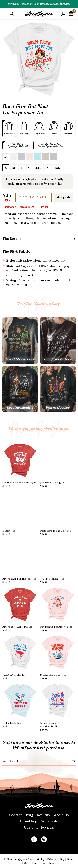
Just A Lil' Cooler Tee (14, 676)
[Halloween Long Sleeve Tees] (58, 340)
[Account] (63, 16)
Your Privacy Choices (44, 863)
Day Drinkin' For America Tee (56, 628)
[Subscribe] (72, 761)
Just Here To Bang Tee (52, 484)
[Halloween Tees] (20, 340)
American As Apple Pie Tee (17, 628)
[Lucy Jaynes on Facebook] (34, 839)
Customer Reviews (39, 827)
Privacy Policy (55, 859)
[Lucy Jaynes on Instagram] (44, 839)
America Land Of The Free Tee (19, 580)
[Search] (11, 14)
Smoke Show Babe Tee (53, 676)
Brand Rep (28, 821)
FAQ (29, 815)
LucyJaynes (20, 859)
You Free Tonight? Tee (52, 580)
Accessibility (37, 859)
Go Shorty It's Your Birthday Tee (20, 484)
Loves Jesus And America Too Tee (49, 726)
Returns (43, 815)
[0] (71, 14)
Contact (15, 815)
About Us (61, 815)
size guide (64, 197)
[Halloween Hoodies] (58, 389)
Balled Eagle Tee (11, 724)
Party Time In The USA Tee (55, 532)
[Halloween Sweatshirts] (20, 389)
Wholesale (49, 821)
